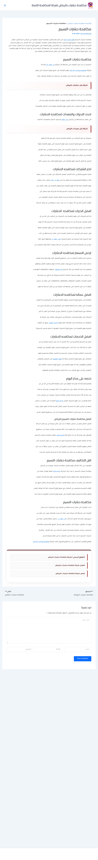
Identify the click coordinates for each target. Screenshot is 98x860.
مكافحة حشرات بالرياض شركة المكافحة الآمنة (59, 5)
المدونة (88, 23)
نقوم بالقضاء (57, 359)
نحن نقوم (65, 120)
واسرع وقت (60, 435)
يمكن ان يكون (55, 180)
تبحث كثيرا (57, 471)
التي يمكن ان (56, 239)
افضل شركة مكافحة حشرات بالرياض (70, 565)
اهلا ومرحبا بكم (69, 40)
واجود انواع (59, 401)
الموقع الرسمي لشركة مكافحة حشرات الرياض (66, 557)
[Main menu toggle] (4, 5)
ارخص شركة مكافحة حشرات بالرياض (70, 574)
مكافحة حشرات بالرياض (76, 23)
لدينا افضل (58, 269)
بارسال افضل (54, 323)
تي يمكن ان (61, 519)
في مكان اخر (50, 65)
